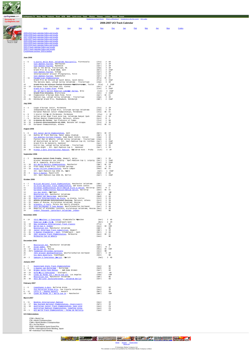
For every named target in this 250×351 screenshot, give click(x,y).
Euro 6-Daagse (40, 173)
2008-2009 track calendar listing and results (41, 35)
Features (50, 16)
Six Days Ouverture (43, 255)
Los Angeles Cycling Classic (47, 137)
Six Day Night (40, 192)
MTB (63, 16)
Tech (44, 16)
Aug (69, 28)
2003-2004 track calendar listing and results (41, 45)
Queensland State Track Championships (52, 266)
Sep (80, 28)
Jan (124, 28)
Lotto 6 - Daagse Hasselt (46, 292)
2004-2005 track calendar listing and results (41, 43)
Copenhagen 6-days (42, 287)
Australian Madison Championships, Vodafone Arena (58, 308)
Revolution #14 (41, 228)
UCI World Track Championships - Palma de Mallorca (58, 310)
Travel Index (133, 342)
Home (117, 342)
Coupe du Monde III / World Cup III (51, 275)
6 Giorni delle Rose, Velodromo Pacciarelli (55, 62)
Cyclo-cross (76, 16)
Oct (91, 28)
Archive (124, 342)
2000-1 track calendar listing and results (39, 49)
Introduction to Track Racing (95, 19)
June (45, 28)
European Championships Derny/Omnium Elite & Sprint (59, 188)
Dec (113, 28)
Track (85, 16)
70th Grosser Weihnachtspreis (48, 253)
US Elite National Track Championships (52, 186)
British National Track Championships (52, 184)
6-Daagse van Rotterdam (45, 268)
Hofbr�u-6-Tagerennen (44, 273)
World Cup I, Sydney (43, 226)
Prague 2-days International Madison (51, 150)
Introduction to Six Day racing (130, 19)
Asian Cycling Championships (47, 169)
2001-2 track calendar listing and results (39, 47)
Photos (92, 16)
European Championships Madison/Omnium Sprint (56, 190)
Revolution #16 (41, 277)
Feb (135, 28)
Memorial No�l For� (43, 222)
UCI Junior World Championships (49, 133)
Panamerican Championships (46, 78)
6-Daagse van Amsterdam (45, 196)
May (168, 28)
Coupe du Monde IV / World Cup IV (50, 294)
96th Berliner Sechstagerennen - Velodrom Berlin (57, 279)
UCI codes (144, 19)
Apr (157, 28)
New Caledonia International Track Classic (54, 224)
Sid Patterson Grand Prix (46, 290)
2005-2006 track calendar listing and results (41, 41)
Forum (121, 16)
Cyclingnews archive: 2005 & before (38, 51)
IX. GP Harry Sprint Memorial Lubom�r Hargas (56, 91)
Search (114, 16)
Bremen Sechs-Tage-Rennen (46, 270)
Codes (180, 28)
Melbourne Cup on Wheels (45, 236)
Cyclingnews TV (29, 16)
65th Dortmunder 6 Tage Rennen (48, 207)
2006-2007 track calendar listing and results (41, 39)
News (39, 16)
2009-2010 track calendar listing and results (41, 33)
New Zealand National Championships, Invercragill (58, 304)
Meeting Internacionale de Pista (49, 198)
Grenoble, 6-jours (42, 204)
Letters (107, 16)
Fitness (100, 16)
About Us (126, 344)
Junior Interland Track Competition (51, 230)
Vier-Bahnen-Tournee (43, 64)
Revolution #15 (41, 245)
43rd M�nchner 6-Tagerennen (47, 220)
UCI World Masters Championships (49, 165)
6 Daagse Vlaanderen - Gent (47, 232)
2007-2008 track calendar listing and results (41, 37)
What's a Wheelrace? (112, 19)
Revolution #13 (41, 194)
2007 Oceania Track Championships (50, 234)
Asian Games (39, 247)
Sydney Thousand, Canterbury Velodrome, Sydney (56, 211)
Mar (146, 28)
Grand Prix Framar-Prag (45, 89)
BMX (68, 16)
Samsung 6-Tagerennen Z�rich (48, 258)
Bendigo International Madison (48, 302)
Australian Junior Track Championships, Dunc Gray (58, 306)
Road (58, 16)
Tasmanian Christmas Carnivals (48, 251)
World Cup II (40, 249)
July (57, 28)
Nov (101, 28)
